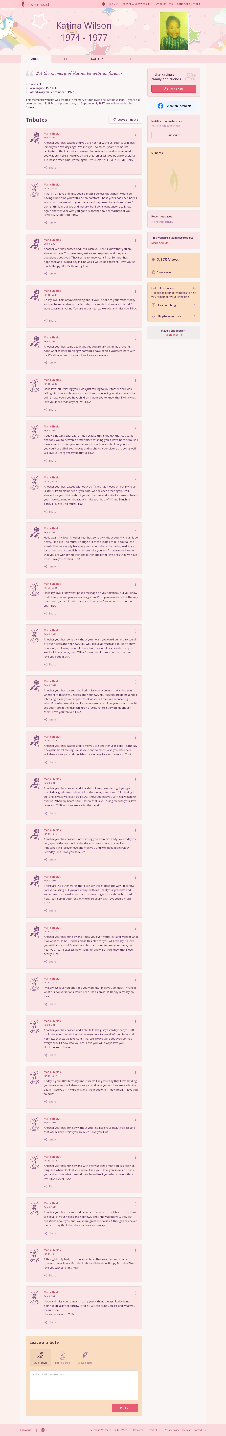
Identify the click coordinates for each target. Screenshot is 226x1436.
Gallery (97, 59)
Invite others (164, 3)
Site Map (186, 1430)
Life (66, 59)
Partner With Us (122, 1430)
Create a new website (137, 3)
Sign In (114, 3)
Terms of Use (154, 1430)
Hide (194, 288)
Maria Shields (52, 133)
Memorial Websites (100, 1430)
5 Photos (157, 153)
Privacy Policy (171, 1430)
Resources (138, 1430)
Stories (128, 59)
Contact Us (200, 1430)
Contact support (188, 3)
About (36, 59)
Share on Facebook (178, 106)
